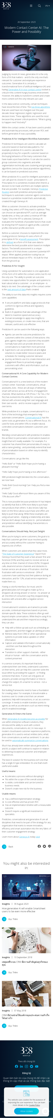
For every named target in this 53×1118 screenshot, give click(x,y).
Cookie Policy (34, 1105)
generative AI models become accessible (26, 718)
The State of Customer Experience (18, 553)
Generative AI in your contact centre (24, 89)
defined (9, 242)
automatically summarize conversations (30, 740)
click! (38, 836)
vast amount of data (16, 289)
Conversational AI (33, 417)
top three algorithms (40, 107)
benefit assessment (29, 239)
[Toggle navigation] (31, 6)
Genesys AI (24, 836)
